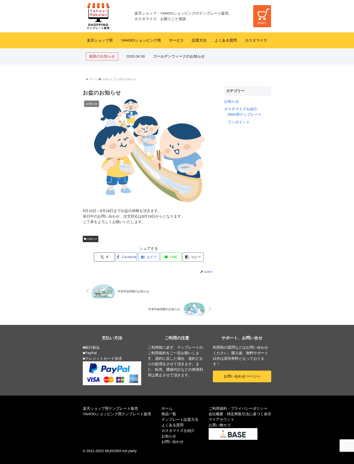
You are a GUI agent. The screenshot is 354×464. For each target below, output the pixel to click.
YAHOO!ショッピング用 (141, 40)
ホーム (166, 408)
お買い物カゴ (220, 425)
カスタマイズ (256, 40)
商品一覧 (168, 414)
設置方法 (199, 40)
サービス (176, 40)
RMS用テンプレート (245, 114)
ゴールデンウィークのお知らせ (179, 56)
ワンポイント (239, 122)
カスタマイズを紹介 (240, 109)
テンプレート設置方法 (179, 419)
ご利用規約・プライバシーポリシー (238, 408)
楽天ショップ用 (100, 40)
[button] (193, 257)
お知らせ (92, 238)
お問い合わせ (172, 442)
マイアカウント (221, 419)
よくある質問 (226, 40)
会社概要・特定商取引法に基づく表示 (240, 414)
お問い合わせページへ (242, 376)
